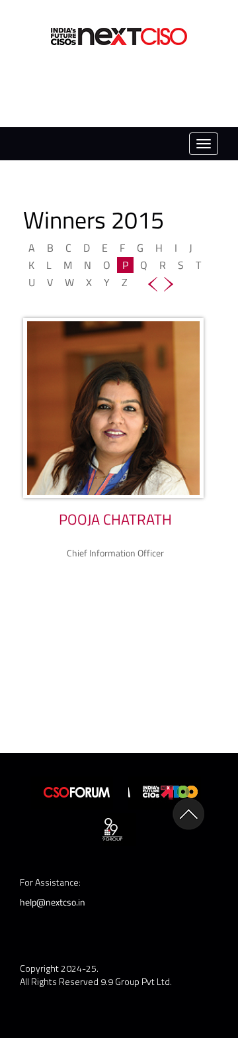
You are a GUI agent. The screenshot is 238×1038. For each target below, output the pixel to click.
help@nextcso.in (52, 902)
